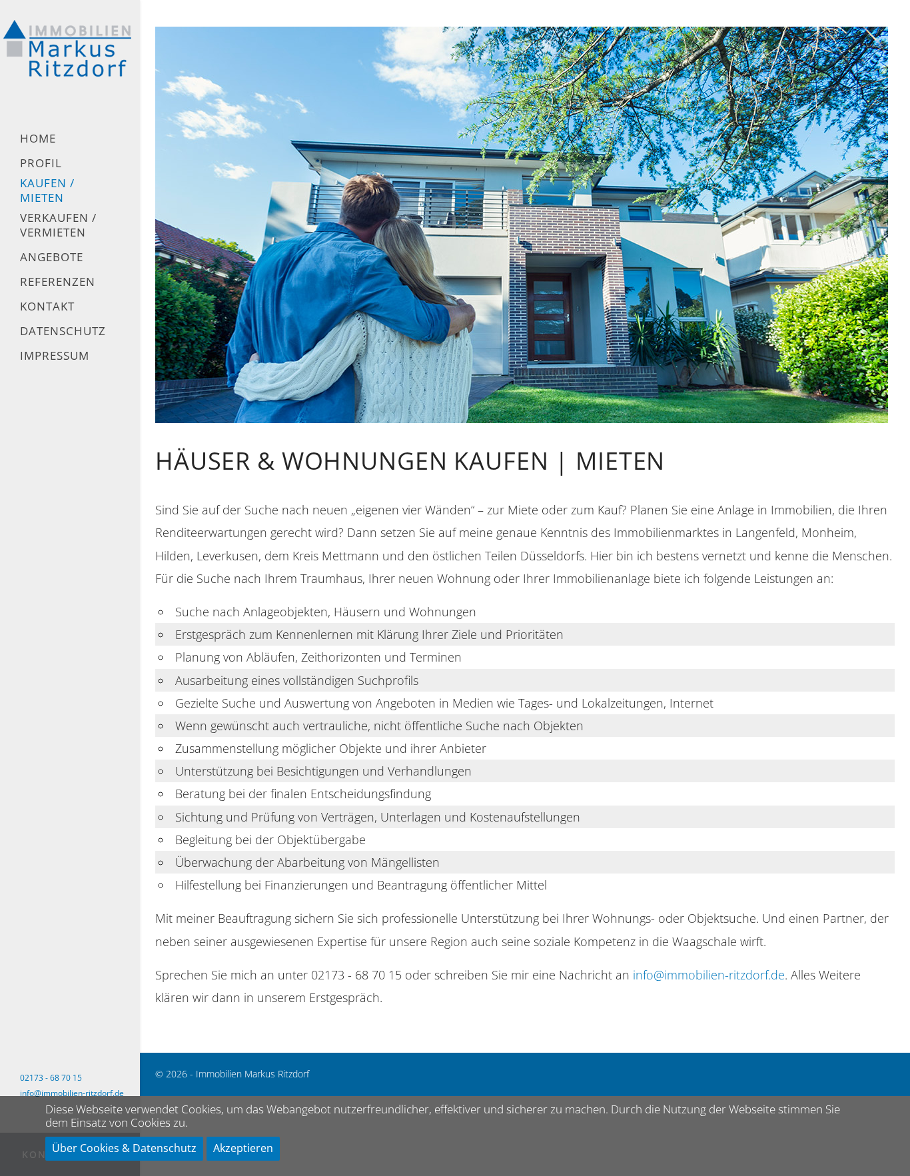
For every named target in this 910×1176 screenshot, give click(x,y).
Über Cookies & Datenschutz (124, 1148)
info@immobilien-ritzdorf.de (72, 1093)
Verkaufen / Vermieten (58, 225)
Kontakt (47, 306)
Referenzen (57, 282)
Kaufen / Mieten (47, 190)
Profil (41, 163)
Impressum (54, 355)
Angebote (51, 257)
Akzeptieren (243, 1148)
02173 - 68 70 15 (51, 1077)
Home (38, 138)
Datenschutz (63, 331)
